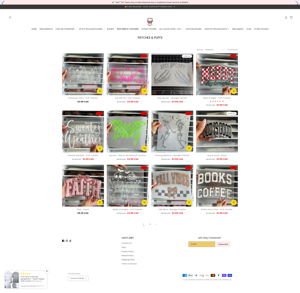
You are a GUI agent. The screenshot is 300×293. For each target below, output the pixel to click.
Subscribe (223, 244)
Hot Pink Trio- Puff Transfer (127, 98)
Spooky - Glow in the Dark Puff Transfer (127, 155)
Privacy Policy (128, 251)
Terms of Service (129, 264)
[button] (3, 3)
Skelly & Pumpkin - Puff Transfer (127, 209)
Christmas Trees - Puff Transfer (83, 98)
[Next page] (156, 224)
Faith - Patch (83, 209)
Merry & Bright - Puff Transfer (217, 98)
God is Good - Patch (217, 155)
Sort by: (200, 49)
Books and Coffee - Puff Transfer (216, 209)
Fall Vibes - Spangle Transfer (172, 209)
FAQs (124, 247)
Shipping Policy (128, 259)
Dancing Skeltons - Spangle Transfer (172, 155)
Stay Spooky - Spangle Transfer (172, 98)
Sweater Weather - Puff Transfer (83, 155)
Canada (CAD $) (77, 278)
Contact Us (127, 243)
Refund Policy (128, 255)
